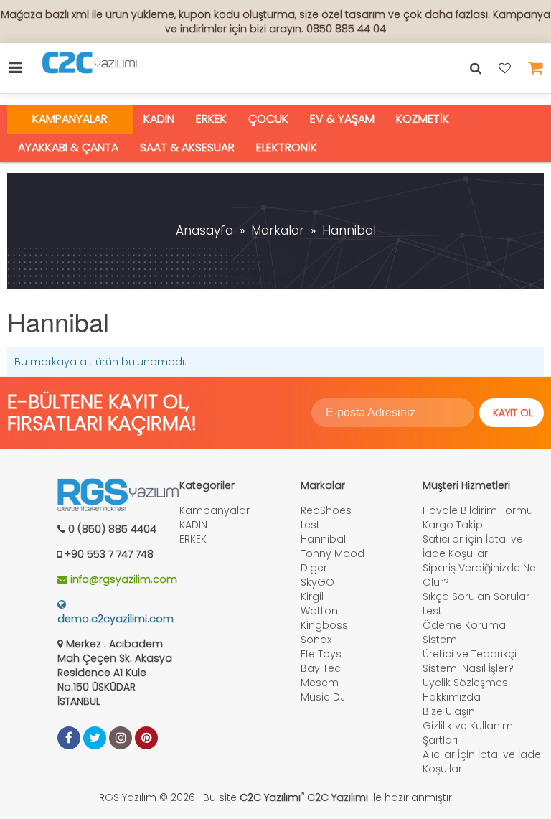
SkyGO (317, 582)
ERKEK (211, 119)
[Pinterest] (146, 737)
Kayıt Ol (513, 413)
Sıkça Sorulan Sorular (476, 596)
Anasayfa (204, 230)
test (310, 525)
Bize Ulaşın (449, 711)
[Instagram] (120, 737)
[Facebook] (68, 737)
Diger (314, 568)
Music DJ (323, 697)
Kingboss (324, 625)
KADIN (158, 119)
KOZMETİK (422, 119)
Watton (319, 611)
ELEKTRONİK (286, 147)
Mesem (320, 682)
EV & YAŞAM (342, 119)
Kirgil (312, 596)
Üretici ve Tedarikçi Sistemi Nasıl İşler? (470, 661)
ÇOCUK (268, 119)
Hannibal (349, 230)
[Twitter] (94, 737)
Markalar (277, 230)
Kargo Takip (453, 525)
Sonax (316, 639)
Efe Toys (321, 654)
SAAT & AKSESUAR (187, 147)
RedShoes (326, 510)
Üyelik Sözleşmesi (466, 682)
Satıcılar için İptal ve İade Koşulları (473, 546)
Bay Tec (321, 668)
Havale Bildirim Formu (478, 510)
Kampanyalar (70, 119)
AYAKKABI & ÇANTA (68, 147)
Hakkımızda (452, 697)
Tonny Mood (332, 553)
